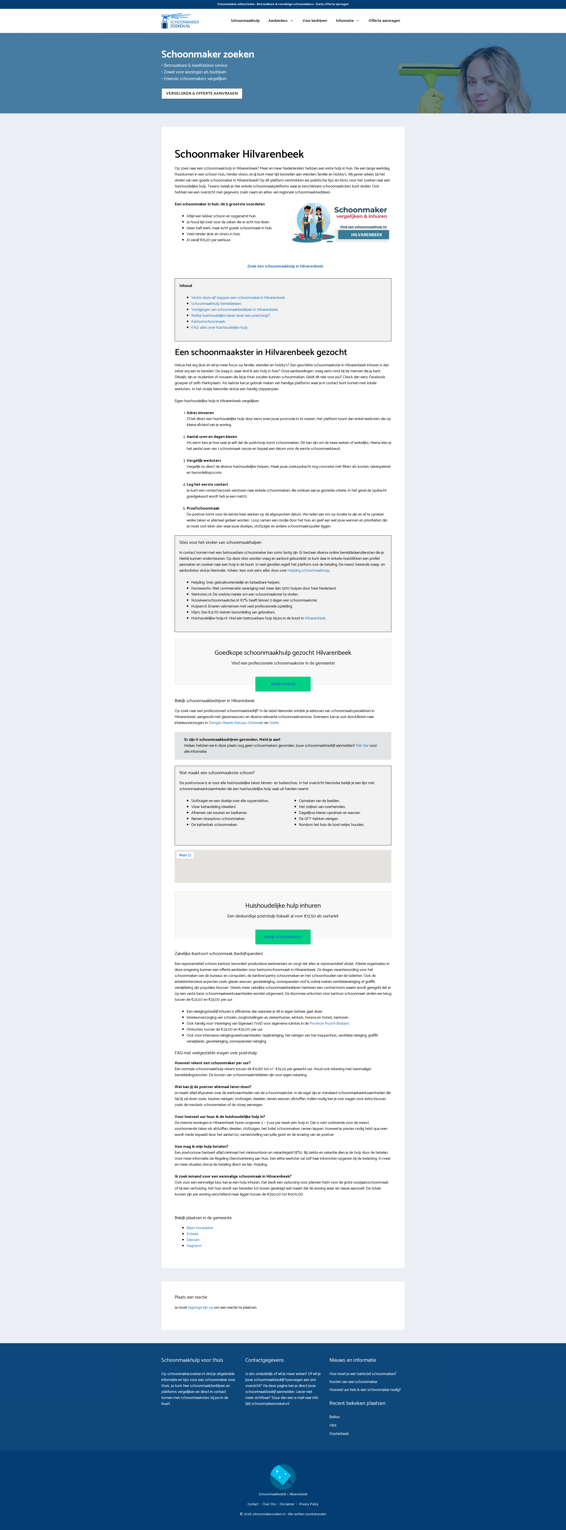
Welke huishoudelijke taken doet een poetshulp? (230, 315)
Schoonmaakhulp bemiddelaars (216, 303)
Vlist (333, 1425)
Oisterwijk (256, 723)
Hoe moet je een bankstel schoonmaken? (362, 1374)
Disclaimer (287, 1504)
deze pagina (277, 1386)
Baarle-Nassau (234, 723)
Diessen (193, 1240)
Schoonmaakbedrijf (272, 1494)
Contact (253, 1504)
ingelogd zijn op (200, 1307)
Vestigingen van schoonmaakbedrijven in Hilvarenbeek (234, 309)
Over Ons (269, 1504)
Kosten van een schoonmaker (353, 1382)
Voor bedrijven (314, 21)
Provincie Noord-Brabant (329, 1023)
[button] (285, 266)
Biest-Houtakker (200, 1228)
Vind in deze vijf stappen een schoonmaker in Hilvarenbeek (238, 297)
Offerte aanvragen (384, 21)
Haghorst (194, 1246)
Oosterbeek (339, 1434)
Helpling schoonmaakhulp (308, 570)
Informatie (345, 21)
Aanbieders (278, 21)
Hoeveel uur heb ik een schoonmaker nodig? (365, 1390)
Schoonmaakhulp (245, 21)
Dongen (215, 723)
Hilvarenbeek (315, 618)
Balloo (334, 1417)
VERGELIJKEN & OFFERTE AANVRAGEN (202, 93)
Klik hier (363, 745)
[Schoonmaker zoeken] (180, 20)
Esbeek (193, 1234)
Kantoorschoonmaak (208, 321)
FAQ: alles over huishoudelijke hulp (219, 327)
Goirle (274, 723)
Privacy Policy (308, 1504)
